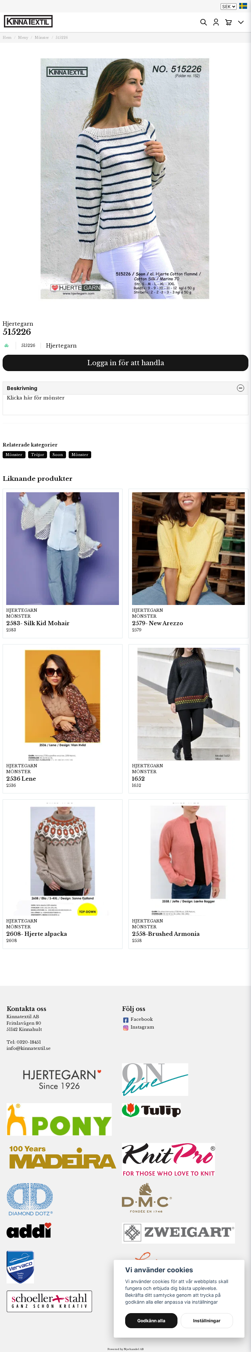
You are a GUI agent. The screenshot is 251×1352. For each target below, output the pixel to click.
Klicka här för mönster (36, 398)
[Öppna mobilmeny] (241, 22)
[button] (243, 6)
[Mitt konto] (216, 22)
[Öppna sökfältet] (203, 22)
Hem (7, 38)
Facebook (142, 1019)
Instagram (142, 1027)
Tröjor (37, 454)
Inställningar (207, 1320)
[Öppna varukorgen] (228, 22)
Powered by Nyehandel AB (125, 1349)
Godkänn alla (151, 1320)
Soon (58, 454)
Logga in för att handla (125, 363)
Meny (23, 38)
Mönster (42, 38)
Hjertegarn (18, 323)
